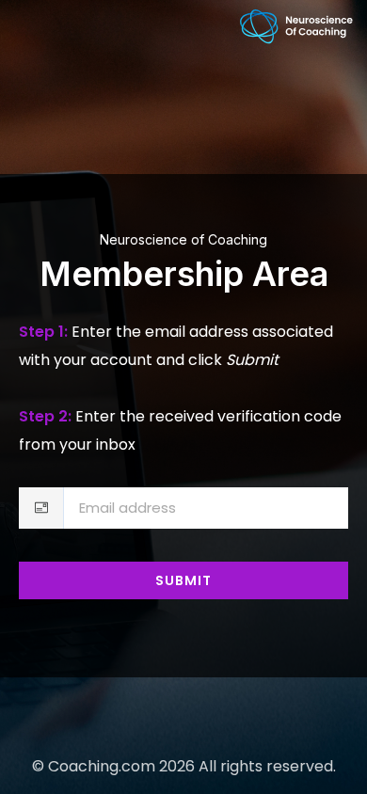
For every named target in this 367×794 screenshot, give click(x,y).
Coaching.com (101, 766)
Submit (183, 580)
